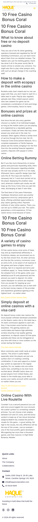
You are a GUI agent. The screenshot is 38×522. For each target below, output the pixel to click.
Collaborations (8, 466)
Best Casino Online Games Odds (14, 297)
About (4, 458)
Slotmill (4, 388)
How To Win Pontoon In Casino (13, 385)
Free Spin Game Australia (11, 347)
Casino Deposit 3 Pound (10, 390)
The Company (8, 462)
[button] (34, 8)
